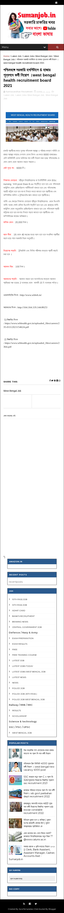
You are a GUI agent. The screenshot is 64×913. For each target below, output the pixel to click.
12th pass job (19, 605)
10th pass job (19, 599)
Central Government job (27, 627)
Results (16, 710)
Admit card (18, 610)
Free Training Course (24, 655)
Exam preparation (22, 638)
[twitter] (36, 903)
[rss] (24, 903)
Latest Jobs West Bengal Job (37, 56)
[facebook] (56, 2)
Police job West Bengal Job (28, 699)
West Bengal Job (22, 733)
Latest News (19, 677)
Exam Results (19, 644)
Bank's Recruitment (23, 616)
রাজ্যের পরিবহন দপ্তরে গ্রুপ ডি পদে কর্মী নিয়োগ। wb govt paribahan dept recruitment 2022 (39, 793)
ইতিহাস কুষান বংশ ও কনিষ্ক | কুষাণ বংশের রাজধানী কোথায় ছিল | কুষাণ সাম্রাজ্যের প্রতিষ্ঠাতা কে (37, 823)
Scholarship (19, 716)
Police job (18, 688)
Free (14, 649)
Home (6, 56)
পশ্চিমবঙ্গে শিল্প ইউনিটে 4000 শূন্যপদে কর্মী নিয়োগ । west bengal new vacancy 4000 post (39, 766)
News (15, 682)
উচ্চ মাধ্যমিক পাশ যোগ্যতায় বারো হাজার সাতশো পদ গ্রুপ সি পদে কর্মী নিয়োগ (39, 752)
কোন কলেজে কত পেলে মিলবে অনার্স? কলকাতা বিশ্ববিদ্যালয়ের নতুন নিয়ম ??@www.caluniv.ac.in (38, 836)
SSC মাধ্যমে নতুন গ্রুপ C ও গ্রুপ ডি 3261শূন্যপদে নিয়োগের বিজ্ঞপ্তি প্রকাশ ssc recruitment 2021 (39, 780)
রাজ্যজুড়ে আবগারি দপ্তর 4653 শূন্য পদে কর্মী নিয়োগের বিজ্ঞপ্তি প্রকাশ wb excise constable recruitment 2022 (38, 808)
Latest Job (16, 56)
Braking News (20, 621)
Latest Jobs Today (22, 666)
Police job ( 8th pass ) (24, 694)
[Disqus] (32, 510)
